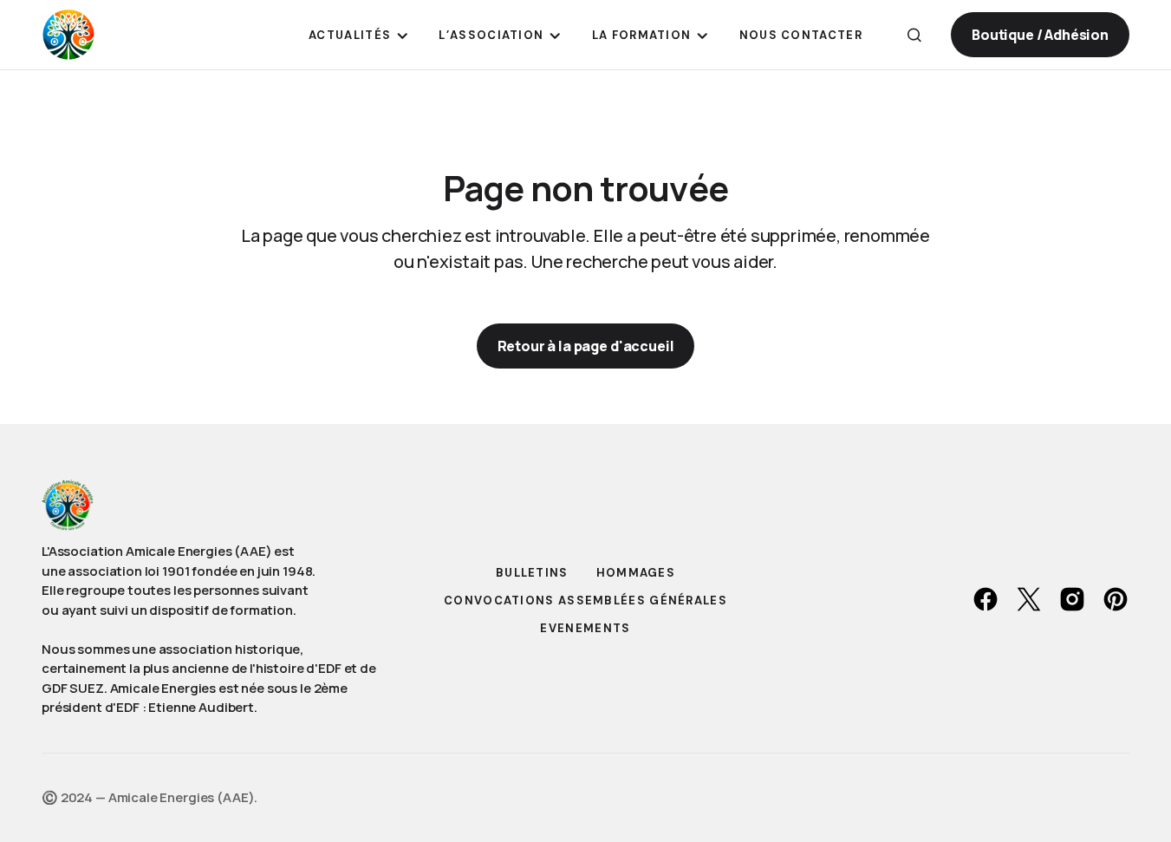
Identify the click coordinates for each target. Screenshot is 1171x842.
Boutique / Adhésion (1040, 34)
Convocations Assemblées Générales (585, 600)
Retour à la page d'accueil (586, 346)
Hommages (635, 572)
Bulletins (532, 572)
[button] (914, 34)
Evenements (585, 628)
